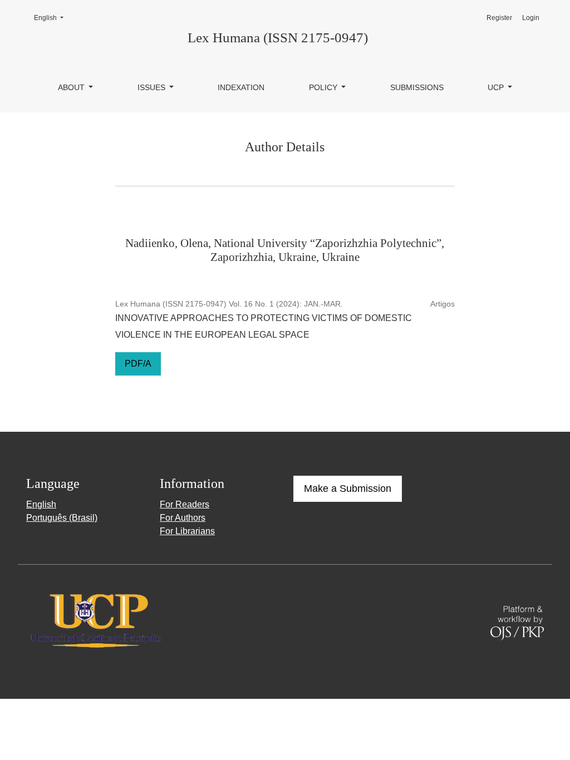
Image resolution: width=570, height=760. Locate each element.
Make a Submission (347, 488)
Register (499, 18)
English (52, 17)
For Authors (182, 517)
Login (530, 18)
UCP (497, 87)
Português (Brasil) (61, 517)
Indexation (241, 87)
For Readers (184, 504)
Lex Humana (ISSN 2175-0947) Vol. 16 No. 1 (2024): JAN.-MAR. (229, 303)
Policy (324, 87)
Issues (152, 87)
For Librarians (187, 531)
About (72, 87)
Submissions (417, 87)
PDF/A (138, 363)
